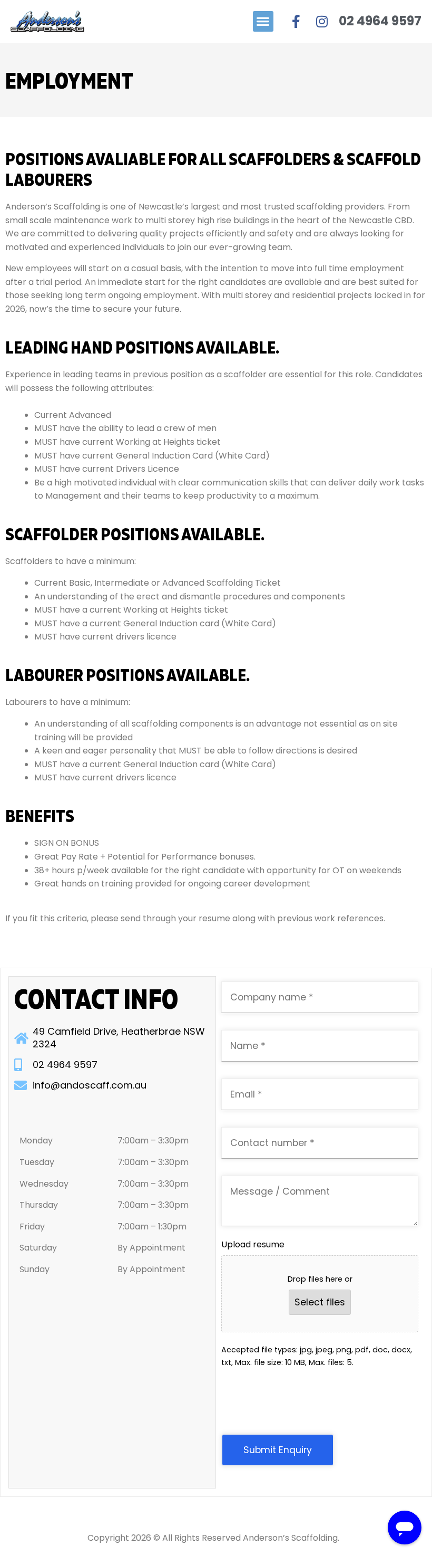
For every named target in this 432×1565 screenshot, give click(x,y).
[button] (263, 21)
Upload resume (252, 1244)
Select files (319, 1302)
